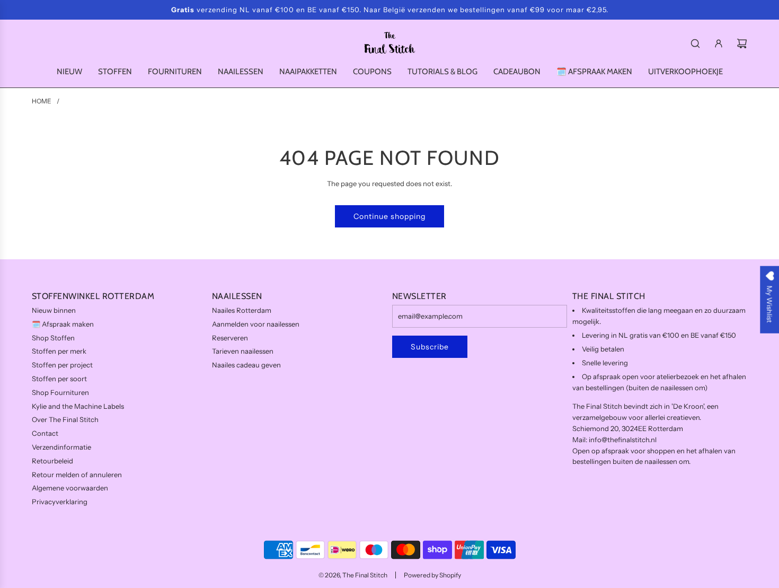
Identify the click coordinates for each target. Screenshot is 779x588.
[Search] (695, 43)
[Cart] (742, 43)
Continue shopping (389, 216)
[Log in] (718, 43)
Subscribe (430, 347)
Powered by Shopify (432, 575)
